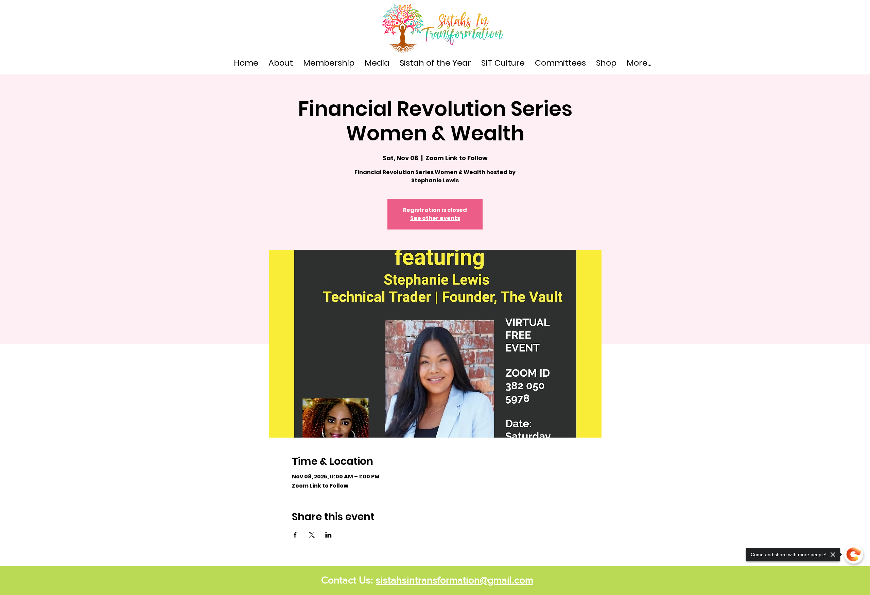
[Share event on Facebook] (295, 535)
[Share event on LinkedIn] (328, 535)
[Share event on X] (312, 535)
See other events (435, 218)
